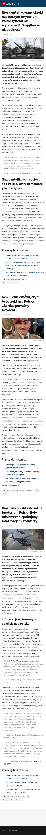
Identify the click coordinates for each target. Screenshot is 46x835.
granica (29, 490)
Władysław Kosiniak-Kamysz (13, 800)
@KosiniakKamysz (16, 661)
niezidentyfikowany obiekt (15, 279)
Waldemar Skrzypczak (11, 283)
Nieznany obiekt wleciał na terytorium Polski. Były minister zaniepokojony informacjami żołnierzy (24, 265)
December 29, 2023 (33, 173)
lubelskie (9, 796)
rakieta (5, 494)
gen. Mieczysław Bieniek (15, 490)
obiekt (37, 490)
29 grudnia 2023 (7, 34)
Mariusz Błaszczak (22, 796)
